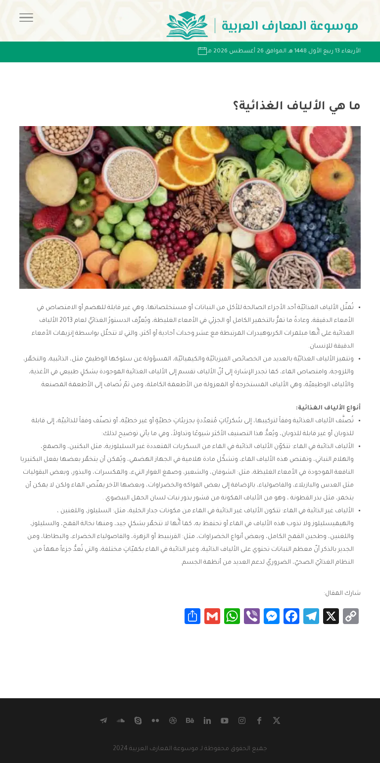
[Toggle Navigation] (26, 21)
